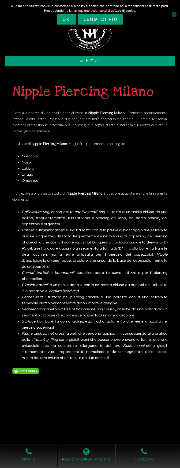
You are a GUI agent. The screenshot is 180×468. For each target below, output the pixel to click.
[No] (174, 14)
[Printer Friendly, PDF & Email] (25, 370)
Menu (93, 61)
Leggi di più (101, 19)
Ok (66, 19)
